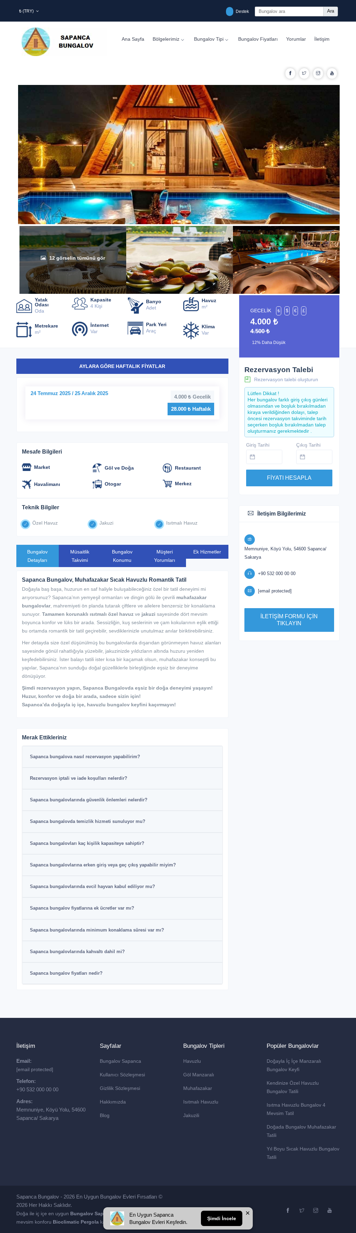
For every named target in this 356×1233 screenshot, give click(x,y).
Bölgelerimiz (166, 39)
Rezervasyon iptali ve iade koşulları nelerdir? (78, 778)
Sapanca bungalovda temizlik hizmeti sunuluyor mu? (87, 821)
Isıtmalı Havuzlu (200, 1102)
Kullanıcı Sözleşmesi (122, 1074)
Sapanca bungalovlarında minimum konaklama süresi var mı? (97, 930)
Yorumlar (296, 39)
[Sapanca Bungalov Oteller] (117, 1218)
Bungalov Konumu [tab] (122, 556)
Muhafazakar (197, 1088)
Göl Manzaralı (198, 1074)
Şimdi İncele (221, 1218)
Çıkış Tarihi (308, 445)
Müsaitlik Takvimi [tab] (79, 556)
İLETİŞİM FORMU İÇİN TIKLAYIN (289, 619)
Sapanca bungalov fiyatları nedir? (66, 973)
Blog (105, 1115)
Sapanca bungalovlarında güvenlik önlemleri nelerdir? (88, 799)
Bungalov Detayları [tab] (37, 556)
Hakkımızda (113, 1102)
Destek (242, 11)
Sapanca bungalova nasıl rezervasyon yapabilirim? (85, 756)
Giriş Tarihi (257, 445)
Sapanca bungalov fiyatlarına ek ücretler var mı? (82, 908)
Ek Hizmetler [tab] (207, 552)
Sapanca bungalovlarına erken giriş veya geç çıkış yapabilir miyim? (103, 864)
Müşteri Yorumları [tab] (164, 556)
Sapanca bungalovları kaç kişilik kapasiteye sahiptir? (87, 843)
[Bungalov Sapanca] (64, 42)
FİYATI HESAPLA (289, 478)
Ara (330, 11)
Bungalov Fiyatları (258, 39)
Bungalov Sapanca (120, 1061)
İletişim (322, 39)
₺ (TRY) (27, 11)
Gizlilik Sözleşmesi (120, 1088)
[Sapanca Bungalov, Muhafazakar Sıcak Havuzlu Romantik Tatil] (179, 220)
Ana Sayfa (133, 39)
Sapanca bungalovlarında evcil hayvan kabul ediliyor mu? (92, 886)
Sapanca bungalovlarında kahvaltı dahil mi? (77, 951)
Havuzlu (192, 1061)
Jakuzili (191, 1115)
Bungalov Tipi (209, 39)
